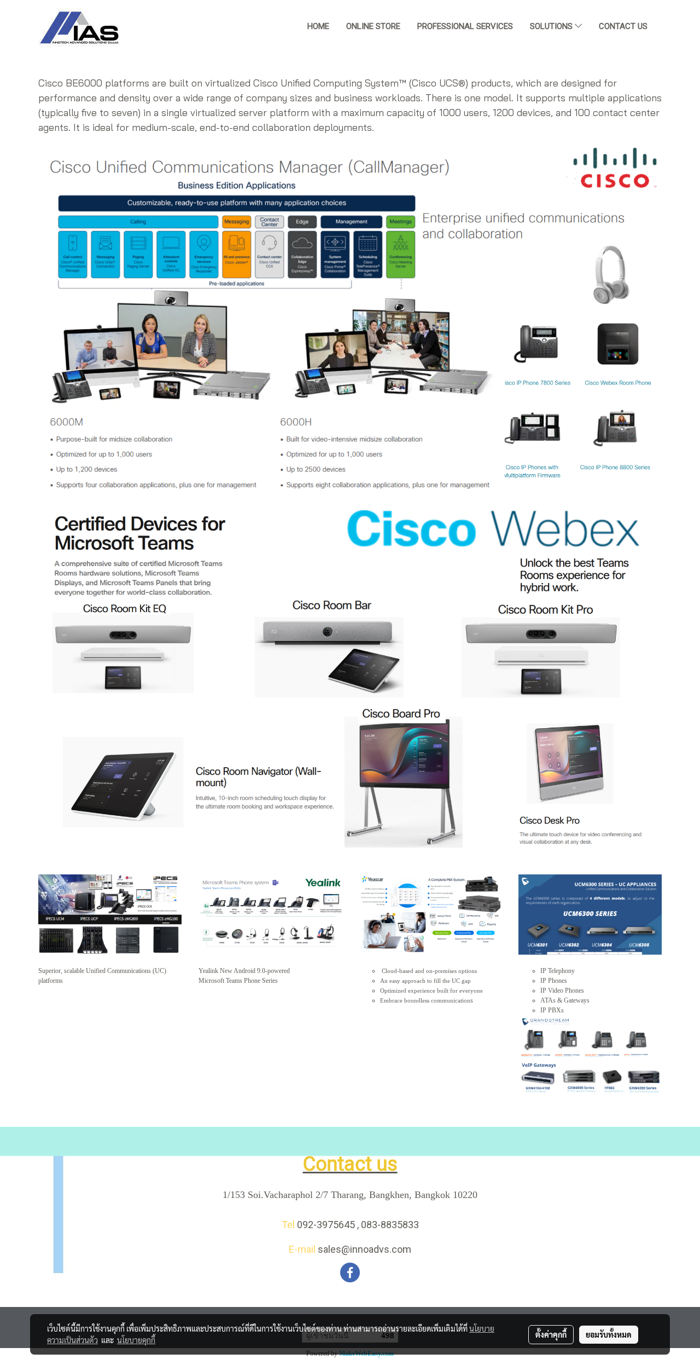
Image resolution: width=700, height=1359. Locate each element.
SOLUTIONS (552, 26)
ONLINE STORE (373, 26)
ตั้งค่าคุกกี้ (551, 1334)
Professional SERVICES (465, 26)
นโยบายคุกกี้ (136, 1340)
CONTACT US (623, 26)
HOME (318, 26)
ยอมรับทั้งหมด (609, 1334)
